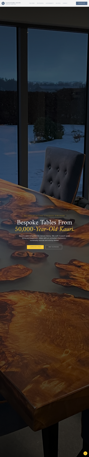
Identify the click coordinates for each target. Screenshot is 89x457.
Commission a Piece (35, 247)
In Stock (58, 3)
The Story (32, 3)
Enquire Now (81, 3)
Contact (65, 3)
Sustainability (50, 3)
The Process (40, 3)
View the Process (54, 247)
